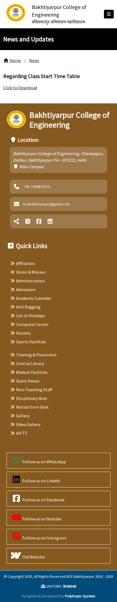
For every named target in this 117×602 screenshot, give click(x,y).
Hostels (23, 333)
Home (15, 60)
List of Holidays (30, 315)
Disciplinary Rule (31, 398)
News (34, 60)
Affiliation (25, 263)
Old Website (33, 557)
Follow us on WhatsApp (43, 461)
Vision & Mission (31, 272)
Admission (25, 289)
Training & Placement (36, 354)
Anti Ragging (28, 307)
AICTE (21, 433)
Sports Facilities (31, 341)
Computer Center (32, 324)
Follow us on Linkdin (40, 480)
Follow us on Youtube (41, 518)
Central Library (30, 363)
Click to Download (20, 87)
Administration (30, 280)
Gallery (22, 415)
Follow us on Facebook (42, 499)
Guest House (27, 381)
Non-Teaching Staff (34, 389)
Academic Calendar (33, 298)
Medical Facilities (32, 372)
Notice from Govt (32, 407)
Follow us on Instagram (43, 538)
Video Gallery (28, 424)
